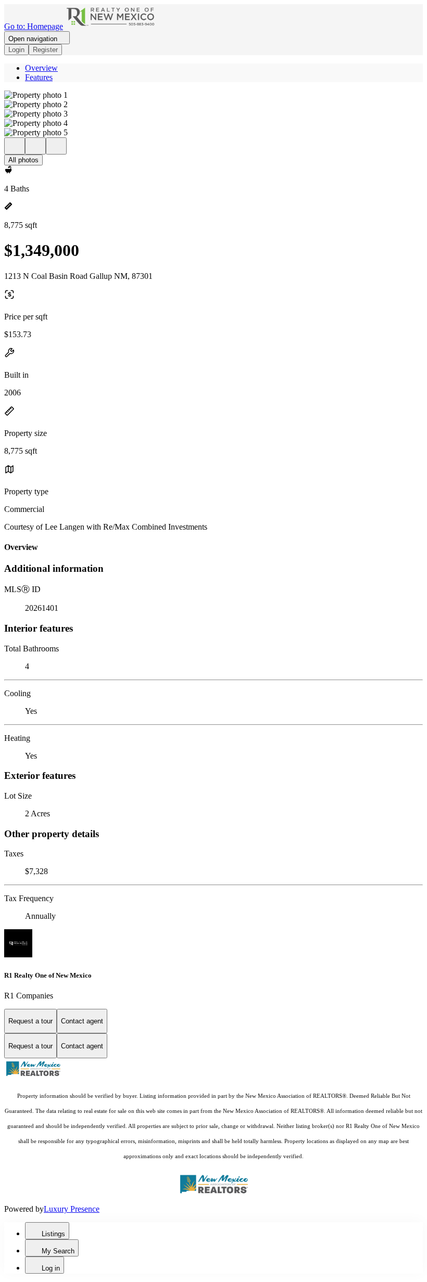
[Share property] (56, 146)
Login (16, 50)
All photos (23, 160)
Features (39, 77)
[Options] (14, 146)
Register (45, 50)
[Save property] (35, 146)
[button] (213, 95)
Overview (41, 67)
